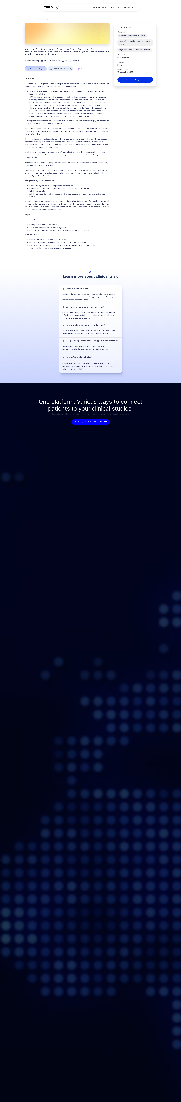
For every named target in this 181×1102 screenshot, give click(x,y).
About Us (115, 7)
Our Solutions (98, 7)
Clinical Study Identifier (126, 55)
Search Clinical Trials (33, 20)
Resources (129, 7)
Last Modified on (124, 69)
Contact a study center (135, 80)
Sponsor (120, 62)
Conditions (121, 32)
